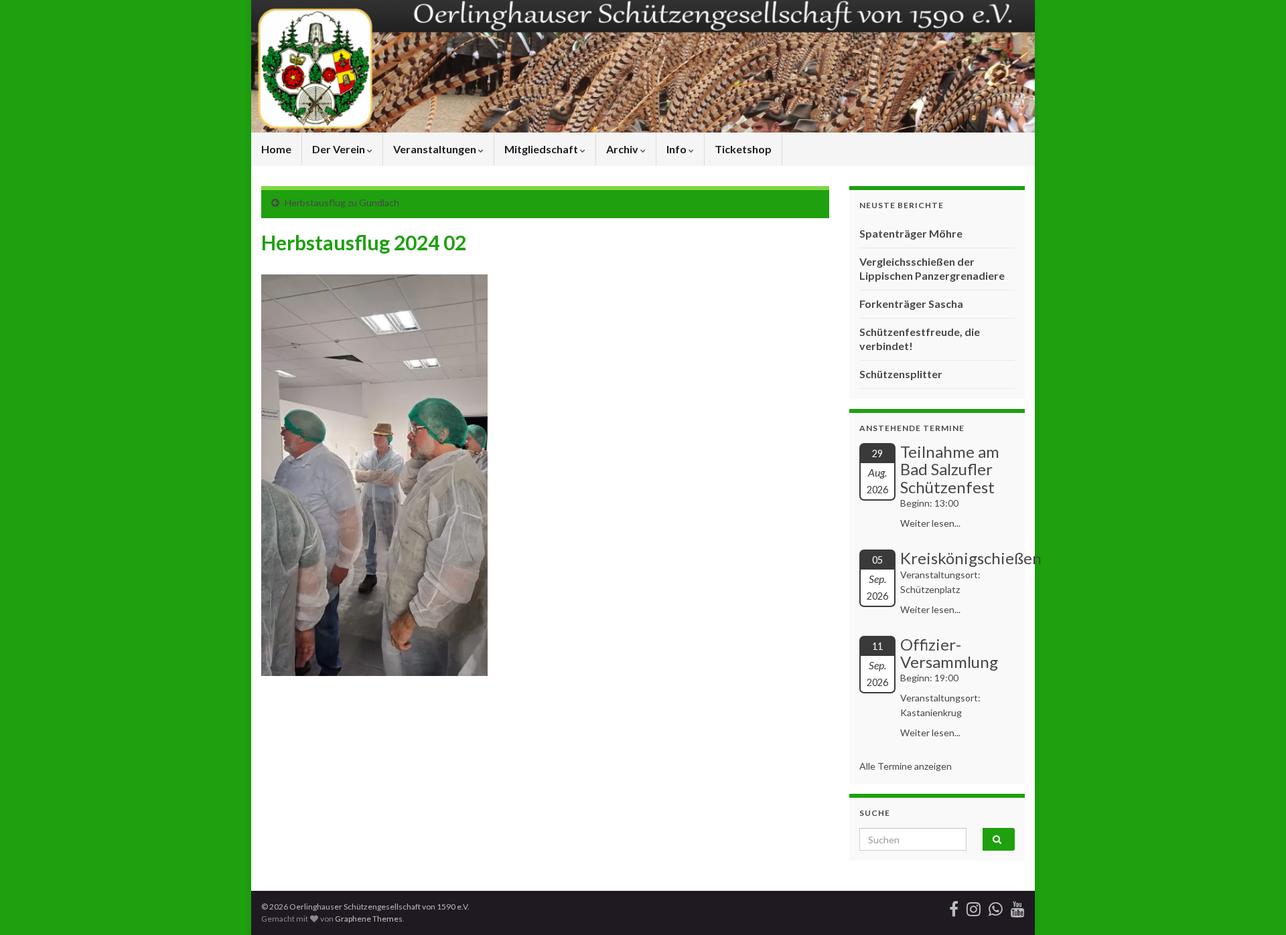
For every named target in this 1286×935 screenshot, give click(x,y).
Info (677, 149)
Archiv (623, 149)
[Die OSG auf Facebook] (953, 906)
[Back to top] (1256, 905)
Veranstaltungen (435, 149)
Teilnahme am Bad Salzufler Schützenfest (949, 469)
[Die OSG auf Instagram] (974, 906)
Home (276, 149)
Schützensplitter (900, 373)
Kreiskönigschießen (971, 558)
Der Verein (339, 149)
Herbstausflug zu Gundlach (342, 202)
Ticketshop (743, 149)
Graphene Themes (369, 919)
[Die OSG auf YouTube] (1018, 906)
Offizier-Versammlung (949, 652)
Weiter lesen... (930, 523)
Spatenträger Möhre (910, 233)
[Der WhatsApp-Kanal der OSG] (996, 906)
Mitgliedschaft (542, 149)
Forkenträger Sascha (911, 303)
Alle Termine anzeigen (905, 766)
